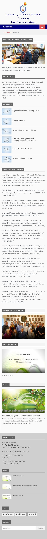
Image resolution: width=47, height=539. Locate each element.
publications (21, 514)
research (33, 514)
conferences (9, 514)
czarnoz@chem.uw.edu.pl (16, 461)
